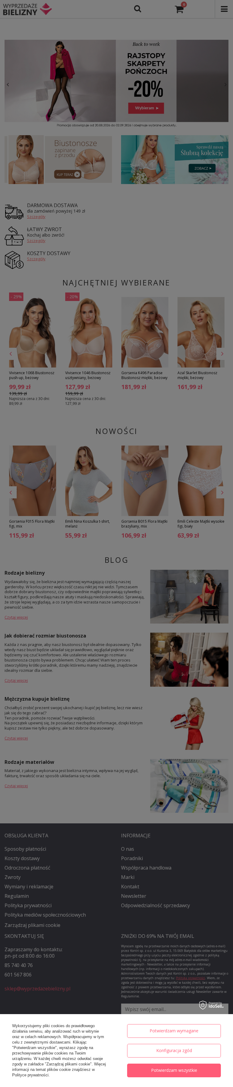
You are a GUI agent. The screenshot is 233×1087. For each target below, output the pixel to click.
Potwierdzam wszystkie (174, 1070)
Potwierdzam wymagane (174, 1031)
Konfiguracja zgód (174, 1050)
